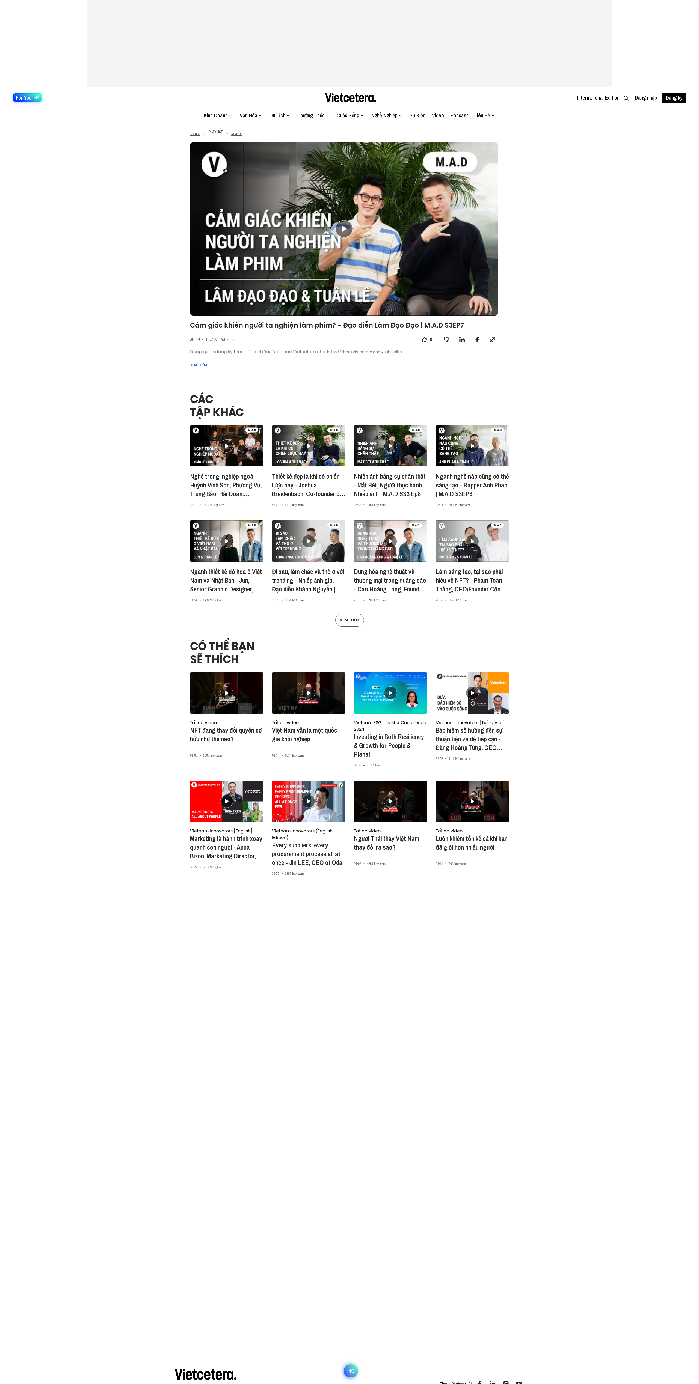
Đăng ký (674, 97)
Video (438, 115)
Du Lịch (277, 115)
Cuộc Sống (348, 115)
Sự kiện (417, 115)
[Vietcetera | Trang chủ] (350, 97)
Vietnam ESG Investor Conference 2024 (390, 725)
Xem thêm (198, 365)
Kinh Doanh (216, 115)
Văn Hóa (248, 115)
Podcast (459, 115)
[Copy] (492, 339)
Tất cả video (203, 722)
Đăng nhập (646, 97)
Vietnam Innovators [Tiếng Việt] (470, 722)
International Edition (598, 97)
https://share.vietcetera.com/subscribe (364, 352)
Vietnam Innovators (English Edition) (302, 834)
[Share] (462, 339)
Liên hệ (482, 115)
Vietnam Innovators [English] (221, 831)
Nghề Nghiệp (384, 115)
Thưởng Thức (311, 115)
